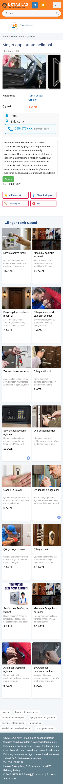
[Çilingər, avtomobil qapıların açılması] (46, 291)
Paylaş (8, 179)
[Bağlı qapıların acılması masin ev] (16, 291)
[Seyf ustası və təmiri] (16, 232)
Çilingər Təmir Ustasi (21, 222)
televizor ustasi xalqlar (13, 723)
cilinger (5, 712)
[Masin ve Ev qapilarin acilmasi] (46, 587)
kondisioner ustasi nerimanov (16, 728)
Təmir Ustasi (17, 36)
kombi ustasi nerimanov (26, 712)
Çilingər (31, 36)
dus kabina (35, 723)
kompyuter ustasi (45, 728)
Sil (38, 203)
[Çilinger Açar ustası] (16, 528)
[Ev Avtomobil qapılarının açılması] (46, 646)
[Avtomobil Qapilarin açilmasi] (16, 646)
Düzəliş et (14, 203)
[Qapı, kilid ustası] (16, 469)
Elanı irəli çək (44, 195)
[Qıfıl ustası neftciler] (46, 409)
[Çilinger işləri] (46, 528)
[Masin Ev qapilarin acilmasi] (46, 232)
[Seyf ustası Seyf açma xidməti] (16, 587)
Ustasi (5, 36)
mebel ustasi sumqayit (13, 717)
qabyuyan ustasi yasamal (42, 717)
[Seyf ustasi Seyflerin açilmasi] (16, 409)
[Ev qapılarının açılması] (46, 469)
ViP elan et (15, 195)
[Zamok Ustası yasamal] (16, 350)
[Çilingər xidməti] (46, 350)
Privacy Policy (11, 770)
